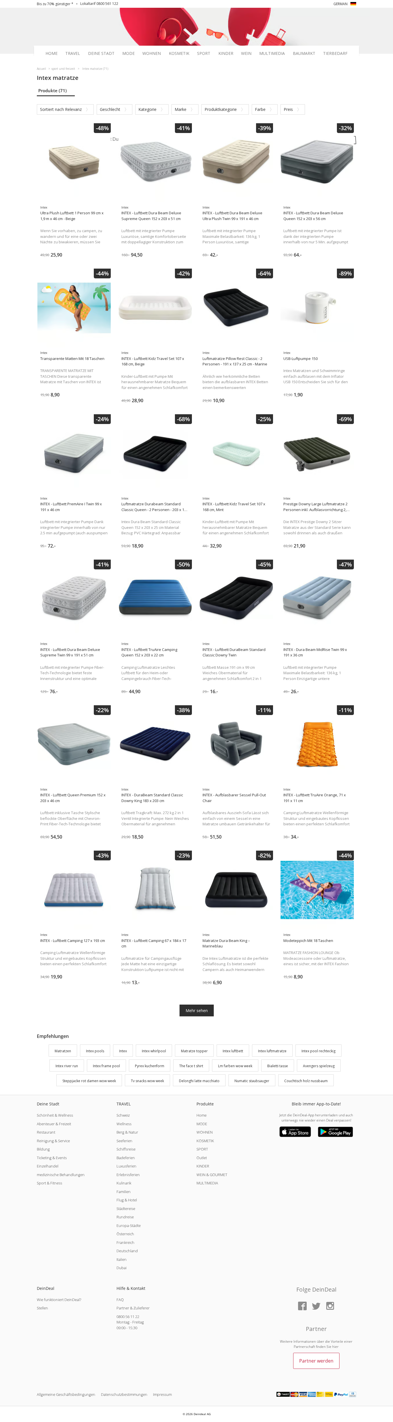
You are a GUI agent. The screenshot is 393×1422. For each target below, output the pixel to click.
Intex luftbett (233, 1051)
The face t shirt (191, 1065)
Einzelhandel (47, 1166)
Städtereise (126, 1208)
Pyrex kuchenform (149, 1065)
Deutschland (127, 1250)
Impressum (162, 1394)
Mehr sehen (197, 1010)
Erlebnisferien (128, 1174)
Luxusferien (126, 1166)
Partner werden (316, 1361)
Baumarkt (304, 53)
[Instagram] (330, 1306)
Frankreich (125, 1242)
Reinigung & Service (53, 1140)
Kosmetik (179, 53)
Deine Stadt (101, 53)
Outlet (202, 1157)
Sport (203, 53)
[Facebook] (302, 1306)
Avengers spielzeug (319, 1065)
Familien (124, 1191)
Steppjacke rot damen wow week (89, 1080)
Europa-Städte (129, 1225)
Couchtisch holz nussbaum (306, 1080)
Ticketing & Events (52, 1157)
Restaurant (46, 1132)
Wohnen (151, 53)
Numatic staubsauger (251, 1080)
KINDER (203, 1166)
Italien (122, 1259)
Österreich (125, 1233)
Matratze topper (194, 1051)
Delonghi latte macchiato (199, 1080)
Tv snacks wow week (147, 1080)
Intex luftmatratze (272, 1051)
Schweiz (123, 1115)
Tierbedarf (335, 53)
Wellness (124, 1123)
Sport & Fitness (49, 1183)
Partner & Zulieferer (133, 1308)
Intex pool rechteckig (318, 1051)
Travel (72, 53)
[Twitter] (316, 1306)
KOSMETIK (205, 1140)
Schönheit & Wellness (55, 1115)
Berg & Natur (127, 1132)
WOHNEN (205, 1132)
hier (335, 1346)
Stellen (42, 1308)
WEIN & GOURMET (212, 1174)
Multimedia (272, 53)
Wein (246, 53)
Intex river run (67, 1065)
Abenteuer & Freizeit (54, 1123)
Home (51, 53)
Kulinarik (124, 1183)
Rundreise (125, 1216)
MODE (202, 1123)
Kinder (225, 53)
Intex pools (95, 1051)
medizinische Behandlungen (61, 1174)
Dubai (122, 1267)
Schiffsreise (126, 1149)
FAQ (120, 1299)
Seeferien (124, 1140)
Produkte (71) (52, 90)
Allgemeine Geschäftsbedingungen (66, 1394)
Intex (123, 1051)
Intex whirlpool (154, 1051)
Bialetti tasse (277, 1065)
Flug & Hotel (127, 1200)
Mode (128, 53)
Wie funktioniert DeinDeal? (59, 1299)
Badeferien (126, 1157)
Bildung (43, 1149)
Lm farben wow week (235, 1065)
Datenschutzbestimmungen (124, 1394)
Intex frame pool (106, 1065)
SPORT (202, 1149)
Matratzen (63, 1051)
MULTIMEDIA (207, 1183)
